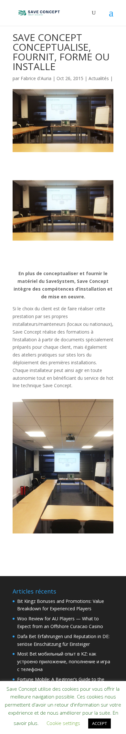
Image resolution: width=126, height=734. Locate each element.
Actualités (99, 78)
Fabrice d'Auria (36, 78)
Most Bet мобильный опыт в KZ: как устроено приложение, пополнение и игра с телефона (63, 661)
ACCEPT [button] (99, 723)
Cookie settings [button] (63, 723)
